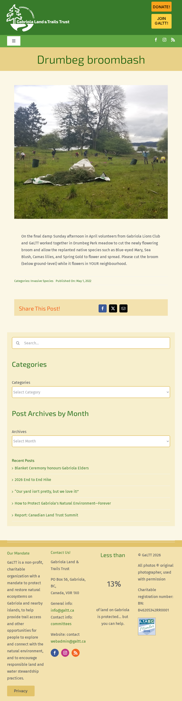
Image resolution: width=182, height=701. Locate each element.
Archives (19, 431)
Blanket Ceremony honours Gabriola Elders (52, 468)
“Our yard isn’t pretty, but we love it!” (47, 491)
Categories (21, 382)
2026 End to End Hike (33, 479)
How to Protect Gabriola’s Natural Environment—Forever (63, 503)
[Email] (123, 308)
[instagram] (164, 40)
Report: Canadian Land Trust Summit (46, 515)
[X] (113, 308)
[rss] (173, 40)
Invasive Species (42, 281)
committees (61, 624)
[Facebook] (102, 308)
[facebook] (156, 40)
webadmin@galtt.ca (68, 641)
